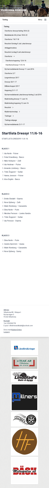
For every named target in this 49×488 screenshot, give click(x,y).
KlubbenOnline (16, 330)
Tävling (6, 26)
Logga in (7, 332)
